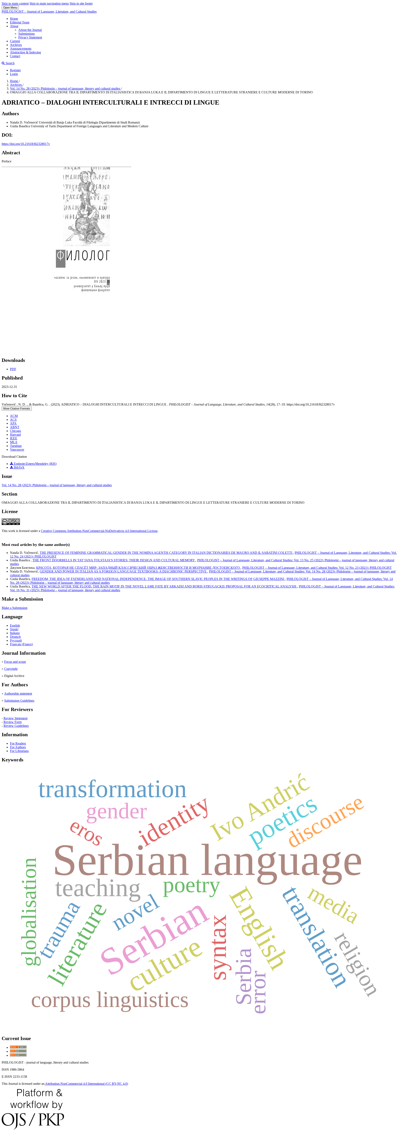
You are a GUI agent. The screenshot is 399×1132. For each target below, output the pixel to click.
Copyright (10, 669)
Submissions (26, 33)
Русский (16, 640)
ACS (13, 419)
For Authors (18, 747)
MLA (13, 442)
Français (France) (21, 644)
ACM (14, 416)
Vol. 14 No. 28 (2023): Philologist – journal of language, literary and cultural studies (65, 88)
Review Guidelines (16, 725)
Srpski (14, 629)
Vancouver (17, 449)
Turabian (16, 446)
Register (15, 70)
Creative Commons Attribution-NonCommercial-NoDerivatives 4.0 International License (99, 531)
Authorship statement (18, 693)
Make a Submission (14, 608)
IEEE (13, 438)
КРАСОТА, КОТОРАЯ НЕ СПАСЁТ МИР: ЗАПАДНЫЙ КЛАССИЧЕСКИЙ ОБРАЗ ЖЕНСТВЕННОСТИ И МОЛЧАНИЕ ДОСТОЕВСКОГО (138, 567)
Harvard (15, 434)
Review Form (13, 722)
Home (14, 18)
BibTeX (19, 467)
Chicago (15, 431)
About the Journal (30, 30)
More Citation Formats (16, 408)
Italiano (15, 633)
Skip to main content (15, 3)
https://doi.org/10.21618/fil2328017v (26, 144)
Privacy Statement (30, 37)
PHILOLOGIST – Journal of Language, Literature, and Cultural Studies (49, 11)
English (15, 625)
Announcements (20, 48)
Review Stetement (15, 718)
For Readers (18, 743)
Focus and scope (15, 661)
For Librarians (19, 751)
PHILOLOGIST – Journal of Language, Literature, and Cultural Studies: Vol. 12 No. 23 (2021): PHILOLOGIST (317, 567)
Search (10, 63)
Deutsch (15, 636)
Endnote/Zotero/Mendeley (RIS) (35, 463)
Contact (15, 56)
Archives (16, 45)
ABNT (14, 427)
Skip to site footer (81, 3)
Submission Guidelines (19, 700)
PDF (13, 369)
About (14, 26)
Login (14, 74)
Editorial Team (19, 22)
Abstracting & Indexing (25, 52)
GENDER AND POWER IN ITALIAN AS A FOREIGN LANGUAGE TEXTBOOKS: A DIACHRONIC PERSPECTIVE (123, 571)
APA (13, 423)
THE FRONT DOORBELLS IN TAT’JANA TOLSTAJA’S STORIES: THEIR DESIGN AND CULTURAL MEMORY (114, 560)
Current (15, 41)
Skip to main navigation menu (49, 3)
